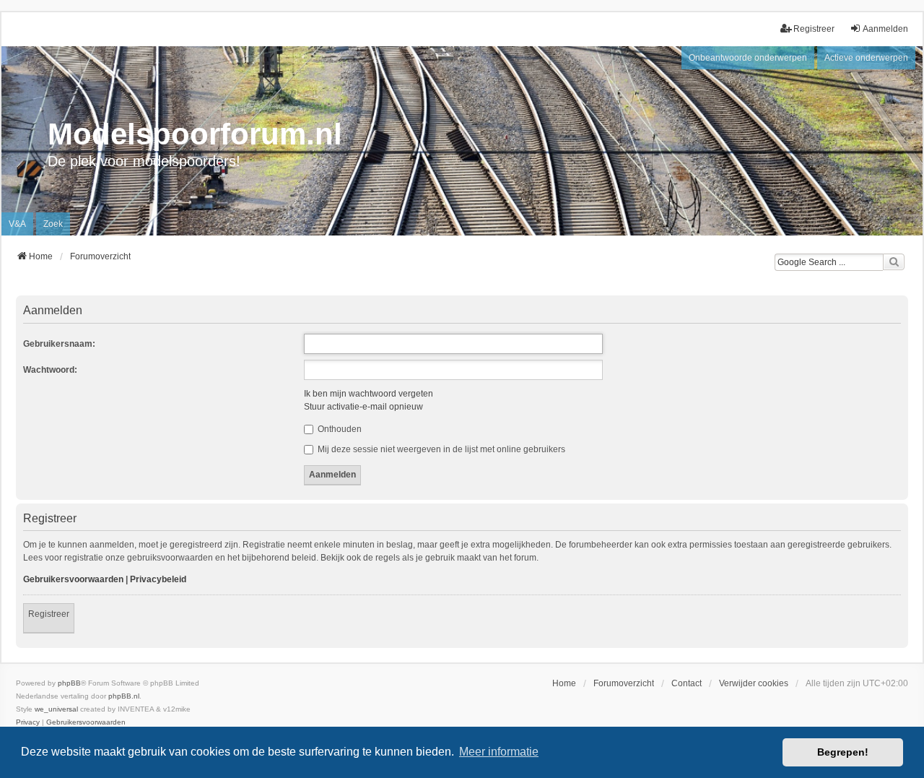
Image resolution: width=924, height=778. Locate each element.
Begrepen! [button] (842, 752)
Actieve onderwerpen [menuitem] (866, 58)
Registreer (48, 614)
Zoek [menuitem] (53, 224)
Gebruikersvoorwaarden (73, 579)
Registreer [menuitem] (813, 29)
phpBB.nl (123, 696)
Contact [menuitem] (686, 683)
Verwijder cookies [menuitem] (753, 683)
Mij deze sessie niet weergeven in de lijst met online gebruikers (440, 449)
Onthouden (338, 429)
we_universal (56, 709)
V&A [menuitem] (17, 224)
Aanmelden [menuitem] (885, 29)
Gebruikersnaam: (59, 344)
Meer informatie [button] (499, 751)
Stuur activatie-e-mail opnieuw (363, 407)
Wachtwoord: (50, 370)
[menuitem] (28, 722)
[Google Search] (894, 262)
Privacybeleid (158, 579)
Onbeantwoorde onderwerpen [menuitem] (748, 58)
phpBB (69, 683)
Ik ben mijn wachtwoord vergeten (368, 394)
